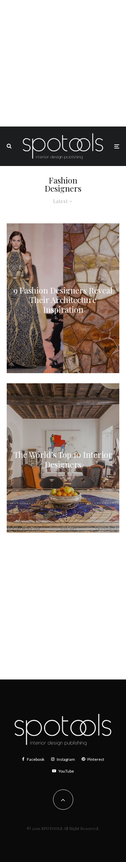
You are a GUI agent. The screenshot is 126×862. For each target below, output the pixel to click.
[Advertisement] (63, 63)
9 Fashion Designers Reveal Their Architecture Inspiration (63, 299)
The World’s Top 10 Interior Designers (63, 460)
